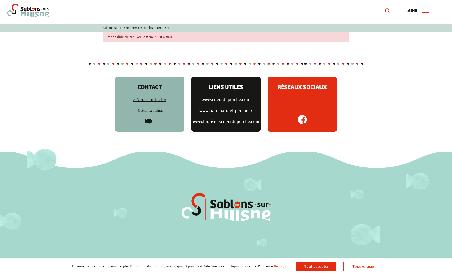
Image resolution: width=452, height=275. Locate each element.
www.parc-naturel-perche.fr (225, 110)
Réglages (280, 266)
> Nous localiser (149, 110)
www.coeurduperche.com (226, 99)
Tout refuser (363, 266)
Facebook (302, 119)
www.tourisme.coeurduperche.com (226, 121)
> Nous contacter (149, 99)
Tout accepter (316, 266)
